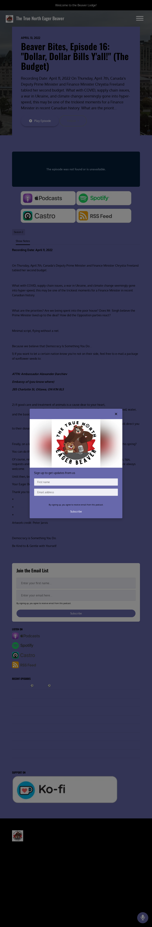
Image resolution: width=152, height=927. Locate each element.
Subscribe (76, 511)
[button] (116, 414)
